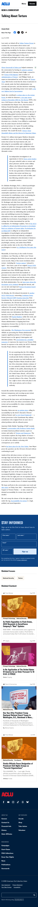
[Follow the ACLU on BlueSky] (27, 802)
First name (6, 535)
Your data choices (6, 887)
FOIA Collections (7, 853)
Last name (20, 535)
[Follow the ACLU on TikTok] (18, 802)
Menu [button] (24, 4)
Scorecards (5, 868)
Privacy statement (18, 885)
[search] (34, 895)
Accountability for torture (19, 501)
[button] (22, 32)
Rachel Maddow (17, 317)
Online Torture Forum (26, 43)
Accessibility (17, 887)
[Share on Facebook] (15, 33)
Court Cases (5, 849)
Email (4, 542)
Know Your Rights (7, 857)
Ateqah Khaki (5, 29)
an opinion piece (23, 410)
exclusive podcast (27, 70)
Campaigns (5, 845)
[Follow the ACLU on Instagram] (13, 802)
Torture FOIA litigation (11, 75)
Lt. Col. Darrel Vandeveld (23, 415)
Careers (4, 819)
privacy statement (22, 560)
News (3, 861)
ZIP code (5, 550)
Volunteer (22, 830)
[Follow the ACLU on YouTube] (8, 802)
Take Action (23, 826)
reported (21, 330)
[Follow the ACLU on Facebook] (3, 802)
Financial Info (6, 826)
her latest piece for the (17, 446)
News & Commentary (9, 11)
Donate (32, 4)
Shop (20, 822)
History (4, 830)
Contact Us (5, 822)
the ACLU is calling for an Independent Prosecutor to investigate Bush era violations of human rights (18, 226)
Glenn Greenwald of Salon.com (11, 67)
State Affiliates (6, 834)
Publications (5, 864)
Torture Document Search (27, 287)
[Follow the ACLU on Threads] (23, 802)
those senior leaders (30, 159)
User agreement (5, 885)
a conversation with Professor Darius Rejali (20, 428)
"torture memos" (21, 263)
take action (4, 487)
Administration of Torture (9, 77)
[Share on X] (18, 33)
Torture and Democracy (23, 433)
